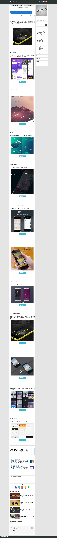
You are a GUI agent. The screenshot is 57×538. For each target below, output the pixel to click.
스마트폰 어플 (41, 48)
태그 (31, 1)
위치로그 (37, 1)
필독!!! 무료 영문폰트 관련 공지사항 (41, 20)
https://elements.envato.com (15, 459)
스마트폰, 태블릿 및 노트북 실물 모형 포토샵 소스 (27, 516)
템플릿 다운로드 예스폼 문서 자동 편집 (17, 466)
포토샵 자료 (15, 476)
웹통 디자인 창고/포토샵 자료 (21, 7)
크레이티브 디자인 (41, 40)
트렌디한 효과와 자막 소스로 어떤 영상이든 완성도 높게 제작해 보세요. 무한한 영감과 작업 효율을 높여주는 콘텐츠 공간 (20, 462)
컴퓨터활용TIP (41, 46)
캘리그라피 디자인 (40, 41)
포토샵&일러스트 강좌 (41, 32)
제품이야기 (40, 53)
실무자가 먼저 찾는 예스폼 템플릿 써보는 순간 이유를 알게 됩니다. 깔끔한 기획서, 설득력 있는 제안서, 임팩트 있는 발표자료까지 (20, 468)
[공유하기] (12, 473)
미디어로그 (34, 1)
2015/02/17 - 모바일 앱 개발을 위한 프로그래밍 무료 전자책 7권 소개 (19, 449)
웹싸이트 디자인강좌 (41, 31)
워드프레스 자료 (41, 38)
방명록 (39, 1)
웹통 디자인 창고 (12, 476)
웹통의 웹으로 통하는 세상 (14, 1)
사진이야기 (40, 49)
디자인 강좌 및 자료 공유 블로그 (15, 528)
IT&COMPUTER (41, 42)
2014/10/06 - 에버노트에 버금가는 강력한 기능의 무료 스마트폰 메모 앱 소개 (20, 450)
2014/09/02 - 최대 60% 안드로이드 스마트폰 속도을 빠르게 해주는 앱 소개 (19, 451)
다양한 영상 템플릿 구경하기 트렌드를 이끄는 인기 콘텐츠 (19, 460)
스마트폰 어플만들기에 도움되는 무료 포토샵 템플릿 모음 (22, 6)
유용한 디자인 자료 (42, 39)
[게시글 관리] (13, 473)
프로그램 (41, 47)
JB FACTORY (46, 536)
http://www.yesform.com (14, 465)
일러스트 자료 (41, 35)
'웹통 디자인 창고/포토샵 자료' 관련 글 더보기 (16, 521)
